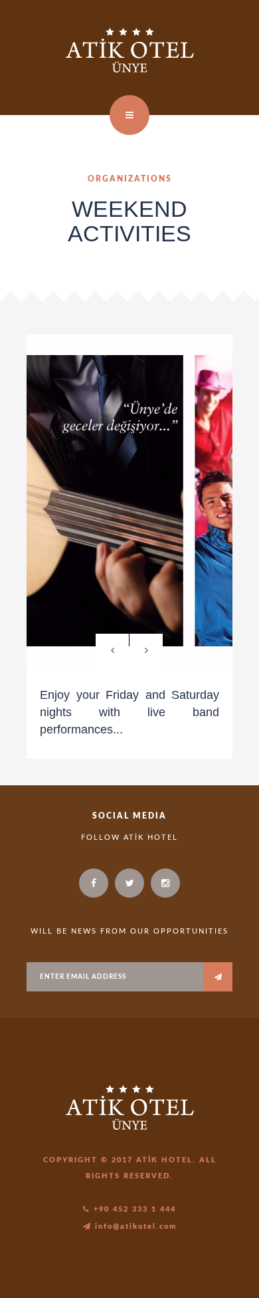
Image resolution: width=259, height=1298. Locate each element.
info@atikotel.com (134, 1226)
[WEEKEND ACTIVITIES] (129, 500)
